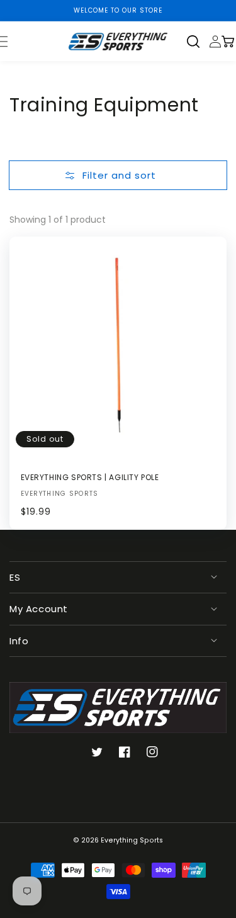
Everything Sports (132, 840)
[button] (198, 41)
